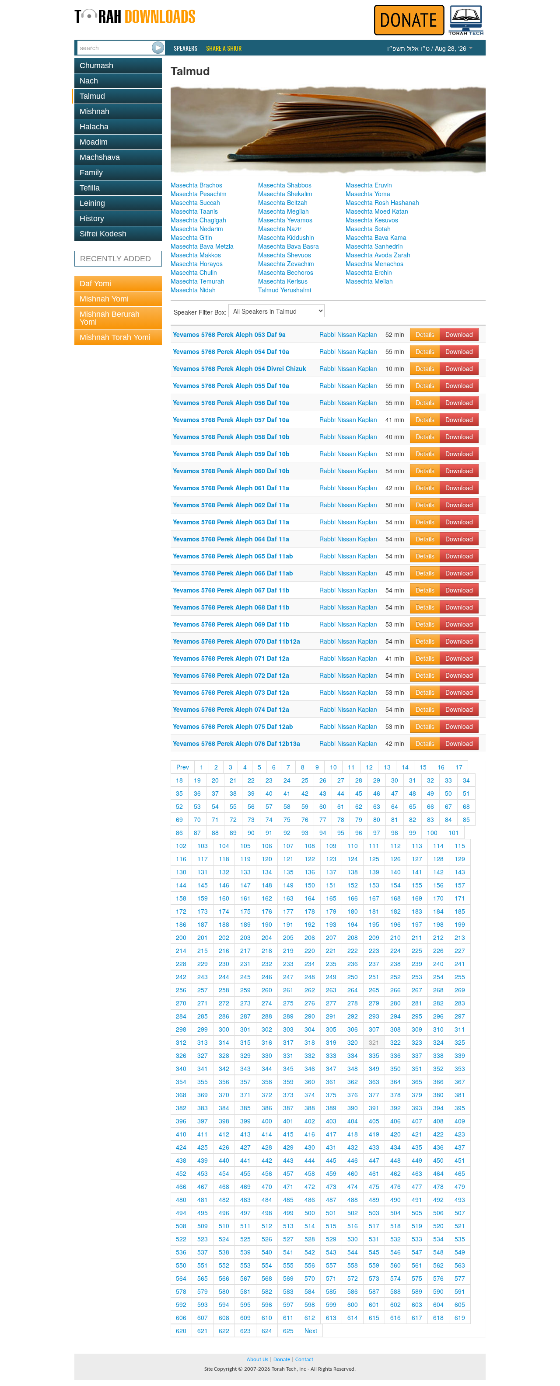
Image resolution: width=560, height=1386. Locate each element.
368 (181, 1094)
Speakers (185, 48)
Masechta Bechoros (285, 272)
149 (288, 884)
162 (267, 898)
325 (460, 1042)
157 (460, 884)
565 (202, 1278)
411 (202, 1134)
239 (417, 963)
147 (245, 884)
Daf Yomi (95, 283)
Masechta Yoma (368, 193)
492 (438, 1199)
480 (181, 1199)
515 (331, 1225)
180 (352, 911)
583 (288, 1291)
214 (181, 950)
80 (376, 819)
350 (395, 1068)
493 (460, 1199)
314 (224, 1042)
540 (267, 1251)
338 (438, 1055)
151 (331, 884)
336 (395, 1055)
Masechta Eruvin (369, 184)
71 (215, 819)
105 (245, 845)
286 (224, 1016)
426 (224, 1147)
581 (245, 1291)
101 (453, 832)
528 (309, 1238)
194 (352, 924)
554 (267, 1265)
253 (417, 976)
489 (374, 1199)
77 (322, 819)
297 (460, 1016)
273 (245, 1002)
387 (288, 1107)
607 (202, 1317)
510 (224, 1225)
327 (202, 1055)
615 (374, 1317)
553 (245, 1265)
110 (352, 845)
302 (267, 1029)
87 (197, 832)
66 (430, 806)
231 (245, 963)
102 (181, 845)
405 (374, 1120)
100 (432, 832)
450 (438, 1160)
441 (245, 1160)
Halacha (94, 126)
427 (245, 1147)
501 (331, 1212)
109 (331, 845)
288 (267, 1016)
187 (202, 924)
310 (438, 1029)
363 (374, 1081)
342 (224, 1068)
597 (288, 1304)
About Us (257, 1359)
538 (224, 1251)
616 (395, 1317)
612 (309, 1317)
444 (309, 1160)
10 (333, 766)
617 (417, 1317)
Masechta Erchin (369, 272)
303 (288, 1029)
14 (405, 766)
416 (309, 1134)
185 (460, 911)
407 (417, 1120)
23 (269, 780)
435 (417, 1147)
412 (224, 1134)
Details (425, 334)
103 (202, 845)
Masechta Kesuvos (372, 219)
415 (288, 1134)
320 (352, 1042)
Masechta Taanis (194, 211)
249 (331, 976)
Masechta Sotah (368, 228)
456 (267, 1173)
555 (288, 1265)
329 (245, 1055)
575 (417, 1278)
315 (245, 1042)
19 (197, 780)
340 (181, 1068)
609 (245, 1317)
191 (288, 924)
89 (233, 832)
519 (417, 1225)
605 (460, 1304)
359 (288, 1081)
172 (181, 911)
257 (202, 989)
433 (374, 1147)
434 (395, 1147)
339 (460, 1055)
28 (358, 780)
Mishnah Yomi (104, 299)
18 (179, 780)
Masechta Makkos (196, 254)
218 (267, 950)
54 (215, 806)
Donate (281, 1359)
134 (267, 871)
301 (245, 1029)
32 (430, 780)
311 (460, 1029)
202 (224, 937)
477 (417, 1186)
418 (352, 1134)
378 (395, 1094)
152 (352, 884)
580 (224, 1291)
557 (331, 1265)
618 (438, 1317)
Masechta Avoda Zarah (378, 254)
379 (417, 1094)
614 (352, 1317)
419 (374, 1134)
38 (233, 793)
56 (251, 806)
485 (288, 1199)
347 (331, 1068)
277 (331, 1002)
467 (202, 1186)
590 (438, 1291)
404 (352, 1120)
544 (352, 1251)
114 (438, 845)
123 (331, 858)
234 (309, 963)
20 (215, 780)
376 (352, 1094)
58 (287, 806)
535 (460, 1238)
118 (224, 858)
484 (267, 1199)
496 (224, 1212)
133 (245, 871)
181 (374, 911)
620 (181, 1330)
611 (288, 1317)
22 (251, 780)
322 (395, 1042)
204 (267, 937)
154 (395, 884)
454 (224, 1173)
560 (395, 1265)
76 (304, 819)
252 (395, 976)
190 (267, 924)
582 (267, 1291)
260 (267, 989)
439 (202, 1160)
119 (245, 858)
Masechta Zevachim (286, 263)
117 (202, 858)
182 (395, 911)
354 (181, 1081)
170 (438, 898)
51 (466, 793)
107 (288, 845)
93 (304, 832)
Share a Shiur (224, 48)
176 (267, 911)
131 (202, 871)
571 (331, 1278)
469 (245, 1186)
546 (395, 1251)
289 (288, 1016)
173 (202, 911)
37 (215, 793)
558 (352, 1265)
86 (179, 832)
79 (358, 819)
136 (309, 871)
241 (460, 963)
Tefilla (90, 188)
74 (269, 819)
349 (374, 1068)
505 (417, 1212)
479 (460, 1186)
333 (331, 1055)
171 (460, 898)
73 (251, 819)
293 (374, 1016)
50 (448, 793)
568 (267, 1278)
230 (224, 963)
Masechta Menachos (374, 263)
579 (202, 1291)
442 (267, 1160)
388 (309, 1107)
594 (224, 1304)
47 (394, 793)
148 (267, 884)
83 (430, 819)
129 (460, 858)
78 (340, 819)
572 (352, 1278)
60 (322, 806)
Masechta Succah (195, 202)
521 (460, 1225)
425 (202, 1147)
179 (331, 911)
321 (374, 1042)
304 (309, 1029)
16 (441, 766)
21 (233, 780)
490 (395, 1199)
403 (331, 1120)
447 (374, 1160)
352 (438, 1068)
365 (417, 1081)
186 (181, 924)
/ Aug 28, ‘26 (427, 48)
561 (417, 1265)
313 (202, 1042)
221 (331, 950)
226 (438, 950)
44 (340, 793)
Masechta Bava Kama (376, 237)
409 (460, 1120)
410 (181, 1134)
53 (197, 806)
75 (287, 819)
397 (202, 1120)
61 (340, 806)
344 (267, 1068)
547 (417, 1251)
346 (309, 1068)
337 (417, 1055)
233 (288, 963)
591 (460, 1291)
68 (466, 806)
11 (351, 766)
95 (340, 832)
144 (181, 884)
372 (267, 1094)
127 (417, 858)
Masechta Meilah (369, 281)
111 (374, 845)
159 (202, 898)
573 (374, 1278)
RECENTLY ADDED (115, 258)
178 (309, 911)
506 (438, 1212)
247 (288, 976)
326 (181, 1055)
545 (374, 1251)
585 (331, 1291)
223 (374, 950)
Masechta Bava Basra (288, 246)
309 (417, 1029)
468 (224, 1186)
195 (374, 924)
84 (448, 819)
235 (331, 963)
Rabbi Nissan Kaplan (348, 334)
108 (309, 845)
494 (181, 1212)
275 (288, 1002)
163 (288, 898)
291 (331, 1016)
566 (224, 1278)
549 (460, 1251)
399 (245, 1120)
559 (374, 1265)
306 (352, 1029)
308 (395, 1029)
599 (331, 1304)
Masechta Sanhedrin (374, 246)
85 (466, 819)
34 (466, 780)
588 (395, 1291)
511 (245, 1225)
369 (202, 1094)
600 (352, 1304)
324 (438, 1042)
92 (287, 832)
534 (438, 1238)
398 (224, 1120)
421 (417, 1134)
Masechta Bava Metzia (202, 246)
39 (251, 793)
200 (181, 937)
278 (352, 1002)
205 (288, 937)
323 (417, 1042)
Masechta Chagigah (198, 219)
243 (202, 976)
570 (309, 1278)
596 (267, 1304)
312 (181, 1042)
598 (309, 1304)
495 (202, 1212)
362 (352, 1081)
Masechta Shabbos (285, 184)
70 (197, 819)
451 (460, 1160)
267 (417, 989)
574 (395, 1278)
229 (202, 963)
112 (395, 845)
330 (267, 1055)
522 (181, 1238)
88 (215, 832)
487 (331, 1199)
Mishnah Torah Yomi (115, 337)
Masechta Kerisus (283, 281)
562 (438, 1265)
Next (310, 1330)
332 (309, 1055)
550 (181, 1265)
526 (267, 1238)
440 (224, 1160)
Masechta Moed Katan (377, 211)
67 (448, 806)
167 (374, 898)
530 (352, 1238)
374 (309, 1094)
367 (460, 1081)
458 (309, 1173)
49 (430, 793)
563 (460, 1265)
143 (460, 871)
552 (224, 1265)
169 (417, 898)
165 (331, 898)
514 (309, 1225)
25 (304, 780)
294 (395, 1016)
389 (331, 1107)
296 (438, 1016)
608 (224, 1317)
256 (181, 989)
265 (374, 989)
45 (358, 793)
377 (374, 1094)
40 (269, 793)
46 (376, 793)
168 (395, 898)
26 (322, 780)
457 (288, 1173)
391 (374, 1107)
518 (395, 1225)
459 (331, 1173)
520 (438, 1225)
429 (288, 1147)
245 (245, 976)
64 (394, 806)
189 (245, 924)
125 (374, 858)
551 (202, 1265)
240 (438, 963)
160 (224, 898)
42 (304, 793)
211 (417, 937)
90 (251, 832)
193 (331, 924)
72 (233, 819)
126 (395, 858)
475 (374, 1186)
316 (267, 1042)
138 (352, 871)
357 (245, 1081)
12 (369, 766)
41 (287, 793)
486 (309, 1199)
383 (202, 1107)
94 (322, 832)
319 (331, 1042)
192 (309, 924)
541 (288, 1251)
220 (309, 950)
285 (202, 1016)
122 (309, 858)
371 (245, 1094)
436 (438, 1147)
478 (438, 1186)
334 (352, 1055)
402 (309, 1120)
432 (352, 1147)
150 (309, 884)
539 (245, 1251)
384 (224, 1107)
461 (374, 1173)
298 (181, 1029)
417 (331, 1134)
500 (309, 1212)
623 (245, 1330)
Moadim (94, 142)
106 (267, 845)
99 (412, 832)
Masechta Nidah (193, 289)
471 (288, 1186)
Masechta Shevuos (284, 254)
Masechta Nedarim (197, 228)
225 (417, 950)
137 (331, 871)
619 (460, 1317)
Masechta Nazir (279, 228)
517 (374, 1225)
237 (374, 963)
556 (309, 1265)
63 (376, 806)
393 (417, 1107)
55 (233, 806)
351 (417, 1068)
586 (352, 1291)
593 (202, 1304)
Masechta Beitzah (283, 202)
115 (460, 845)
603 (417, 1304)
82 (412, 819)
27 (340, 780)
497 (245, 1212)
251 (374, 976)
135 (288, 871)
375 (331, 1094)
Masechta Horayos (197, 263)
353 (460, 1068)
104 (224, 845)
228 (181, 963)
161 (245, 898)
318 (309, 1042)
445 (331, 1160)
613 (331, 1317)
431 (331, 1147)
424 (181, 1147)
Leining (92, 203)
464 (438, 1173)
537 (202, 1251)
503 (374, 1212)
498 (267, 1212)
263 (331, 989)
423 (460, 1134)
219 (288, 950)
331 (288, 1055)
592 (181, 1304)
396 (181, 1120)
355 (202, 1081)
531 (374, 1238)
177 (288, 911)
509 (202, 1225)
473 (331, 1186)
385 (245, 1107)
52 (179, 806)
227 (460, 950)
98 (394, 832)
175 (245, 911)
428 (267, 1147)
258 (224, 989)
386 (267, 1107)
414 (267, 1134)
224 (395, 950)
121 (288, 858)
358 (267, 1081)
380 (438, 1094)
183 (417, 911)
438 (181, 1160)
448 (395, 1160)
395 (460, 1107)
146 (224, 884)
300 (224, 1029)
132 (224, 871)
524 (224, 1238)
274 (267, 1002)
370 (224, 1094)
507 (460, 1212)
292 (352, 1016)
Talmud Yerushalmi (284, 289)
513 (288, 1225)
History (92, 218)
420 (395, 1134)
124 (352, 858)
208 (352, 937)
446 (352, 1160)
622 (224, 1330)
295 (417, 1016)
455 (245, 1173)
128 (438, 858)
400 (267, 1120)
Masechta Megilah (283, 211)
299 (202, 1029)
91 (269, 832)
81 (394, 819)
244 (224, 976)
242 (181, 976)
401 (288, 1120)
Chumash (96, 65)
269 (460, 989)
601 (374, 1304)
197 (417, 924)
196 (395, 924)
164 (309, 898)
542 (309, 1251)
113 (417, 845)
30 (394, 780)
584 (309, 1291)
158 (181, 898)
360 (309, 1081)
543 (331, 1251)
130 (181, 871)
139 (374, 871)
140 (395, 871)
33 (448, 780)
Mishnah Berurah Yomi (110, 318)
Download (459, 334)
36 (197, 793)
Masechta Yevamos (285, 219)
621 (202, 1330)
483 (245, 1199)
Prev (182, 766)
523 (202, 1238)
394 (438, 1107)
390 (352, 1107)
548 (438, 1251)
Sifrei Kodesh (103, 233)
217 (245, 950)
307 (374, 1029)
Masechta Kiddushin (286, 237)
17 (458, 766)
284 (181, 1016)
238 (395, 963)
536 (181, 1251)
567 (245, 1278)
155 (417, 884)
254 (438, 976)
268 (438, 989)
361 (331, 1081)
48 (412, 793)
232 (267, 963)
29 (376, 780)
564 (181, 1278)
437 (460, 1147)
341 (202, 1068)
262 (309, 989)
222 (352, 950)
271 (202, 1002)
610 (267, 1317)
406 (395, 1120)
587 (374, 1291)
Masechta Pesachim (199, 193)
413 (245, 1134)
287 (245, 1016)
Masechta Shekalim (285, 193)
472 (309, 1186)
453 (202, 1173)
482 (224, 1199)
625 (288, 1330)
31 (412, 780)
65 (412, 806)
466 (181, 1186)
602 (395, 1304)
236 (352, 963)
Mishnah (94, 111)
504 (395, 1212)
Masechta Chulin (194, 272)
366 (438, 1081)
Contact (304, 1359)
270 (181, 1002)
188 (224, 924)
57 (269, 806)
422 (438, 1134)
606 (181, 1317)
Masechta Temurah (197, 281)
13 (387, 766)
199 (460, 924)
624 (267, 1330)
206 (309, 937)
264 (352, 989)
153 (374, 884)
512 (267, 1225)
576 (438, 1278)
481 (202, 1199)
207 (331, 937)
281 (417, 1002)
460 (352, 1173)
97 (376, 832)
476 (395, 1186)
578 (181, 1291)
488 (352, 1199)
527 (288, 1238)
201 (202, 937)
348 (352, 1068)
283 (460, 1002)
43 (322, 793)
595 (245, 1304)
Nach (89, 80)
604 (438, 1304)
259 (245, 989)
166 (352, 898)
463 (417, 1173)
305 (331, 1029)
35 (179, 793)
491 (417, 1199)
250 (352, 976)
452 (181, 1173)
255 (460, 976)
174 (224, 911)
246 (267, 976)
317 (288, 1042)
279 (374, 1002)
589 (417, 1291)
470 (267, 1186)
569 (288, 1278)
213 (460, 937)
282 (438, 1002)
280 (395, 1002)
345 (288, 1068)
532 (395, 1238)
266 (395, 989)
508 (181, 1225)
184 (438, 911)
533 (417, 1238)
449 (417, 1160)
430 (309, 1147)
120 (267, 858)
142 (438, 871)
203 (245, 937)
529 (331, 1238)
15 (423, 766)
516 (352, 1225)
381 (460, 1094)
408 (438, 1120)
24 (287, 780)
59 (304, 806)
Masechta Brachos (196, 184)
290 (309, 1016)
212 (438, 937)
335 (374, 1055)
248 (309, 976)
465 (460, 1173)
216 (224, 950)
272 (224, 1002)
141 (417, 871)
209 (374, 937)
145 (202, 884)
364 (395, 1081)
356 (224, 1081)
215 (202, 950)
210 (395, 937)
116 (181, 858)
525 (245, 1238)
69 (179, 819)
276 (309, 1002)
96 (358, 832)
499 (288, 1212)
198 (438, 924)
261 (288, 989)
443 (288, 1160)
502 (352, 1212)
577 (460, 1278)
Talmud (92, 96)
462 (395, 1173)
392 (395, 1107)
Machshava (100, 157)
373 (288, 1094)
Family (91, 172)
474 (352, 1186)
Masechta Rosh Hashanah (382, 202)
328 (224, 1055)
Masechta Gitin (191, 237)
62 (358, 806)
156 (438, 884)
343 (245, 1068)
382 (181, 1107)
